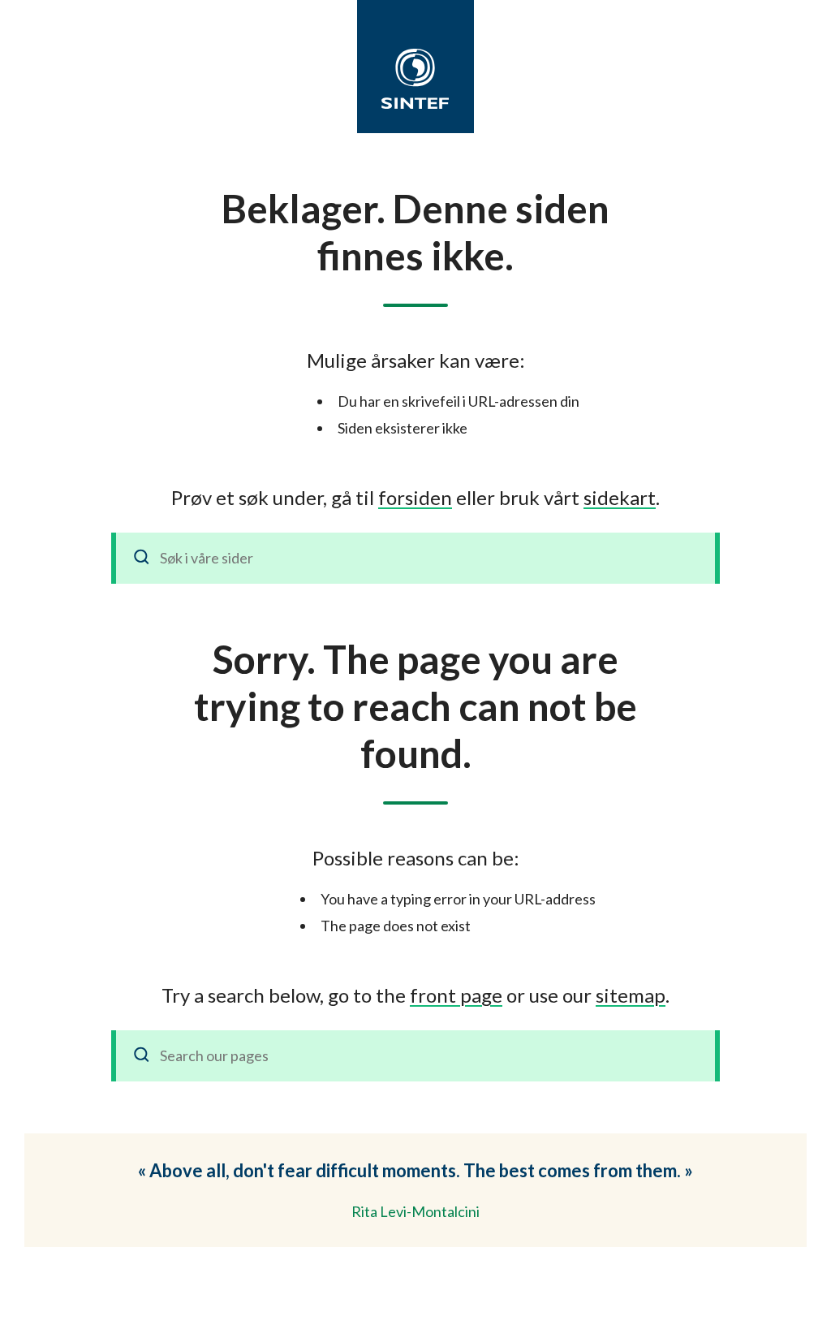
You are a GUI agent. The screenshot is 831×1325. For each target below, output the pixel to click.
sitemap (630, 995)
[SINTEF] (415, 79)
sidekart (619, 497)
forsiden (415, 497)
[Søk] (142, 558)
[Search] (142, 1056)
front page (456, 995)
